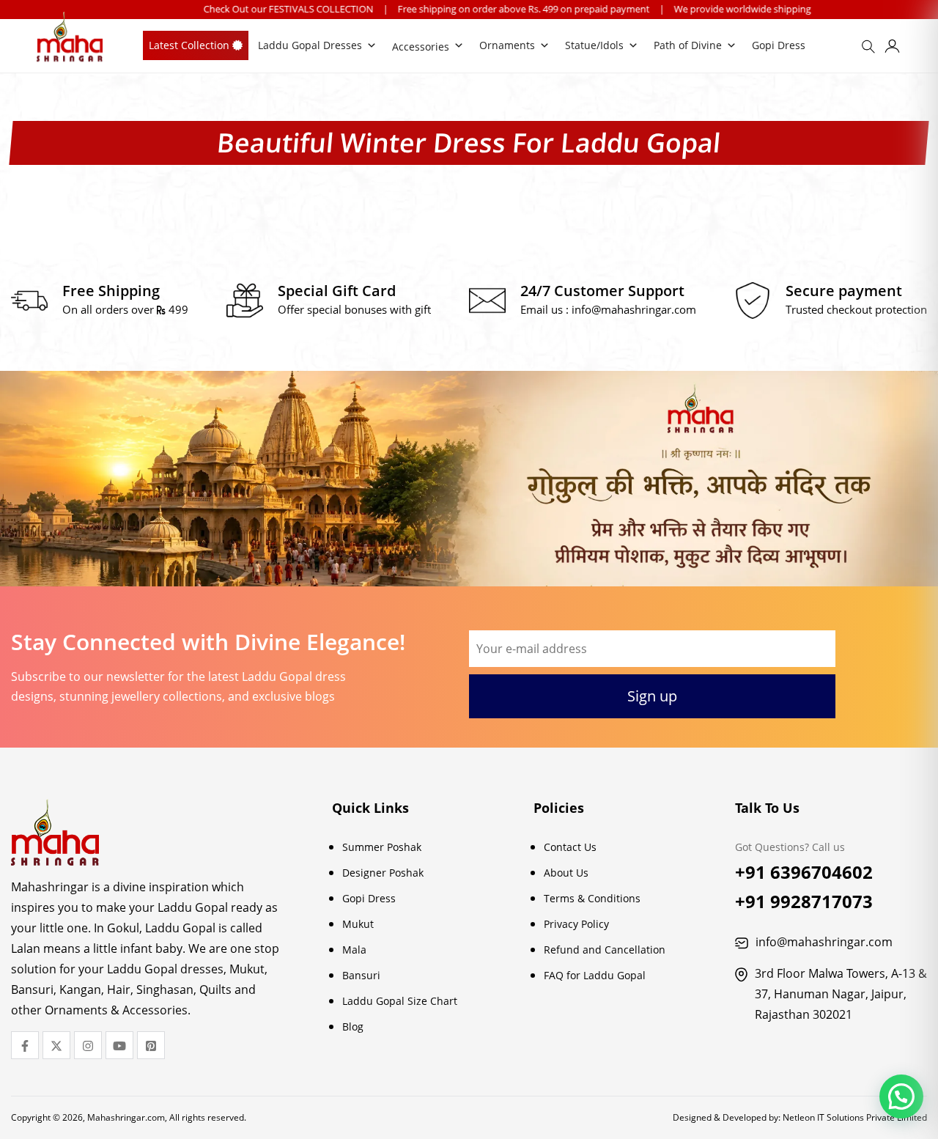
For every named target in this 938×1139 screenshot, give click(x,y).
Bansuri (361, 975)
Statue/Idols (594, 45)
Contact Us (570, 847)
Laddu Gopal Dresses (310, 45)
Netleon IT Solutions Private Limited (855, 1117)
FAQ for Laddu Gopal (595, 975)
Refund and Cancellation (604, 949)
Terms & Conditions (592, 898)
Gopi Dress (778, 45)
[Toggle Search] (870, 51)
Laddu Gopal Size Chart (399, 1001)
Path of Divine (688, 45)
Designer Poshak (383, 873)
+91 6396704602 (804, 872)
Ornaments (507, 45)
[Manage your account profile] (892, 49)
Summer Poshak (381, 847)
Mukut (358, 924)
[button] (901, 1096)
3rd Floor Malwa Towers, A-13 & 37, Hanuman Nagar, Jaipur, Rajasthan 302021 (841, 993)
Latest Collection (190, 45)
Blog (352, 1026)
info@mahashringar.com (634, 309)
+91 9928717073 (804, 901)
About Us (566, 873)
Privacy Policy (576, 924)
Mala (354, 949)
